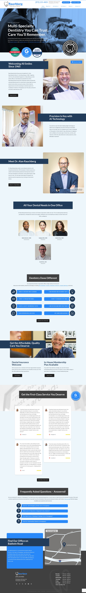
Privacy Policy (43, 591)
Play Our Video (77, 62)
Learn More (17, 375)
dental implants (13, 42)
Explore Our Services (43, 321)
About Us (48, 6)
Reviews (70, 6)
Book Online (66, 2)
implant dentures (64, 285)
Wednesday (58, 577)
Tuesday (58, 576)
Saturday (58, 583)
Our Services (55, 6)
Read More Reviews (43, 480)
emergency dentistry (54, 285)
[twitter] (25, 584)
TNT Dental (57, 591)
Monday (58, 574)
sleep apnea (37, 42)
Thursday (58, 579)
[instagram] (31, 584)
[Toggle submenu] (50, 6)
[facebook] (19, 584)
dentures (31, 42)
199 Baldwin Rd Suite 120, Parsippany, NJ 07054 (54, 2)
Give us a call (67, 499)
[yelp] (22, 584)
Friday (57, 581)
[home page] (13, 4)
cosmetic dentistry (23, 42)
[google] (17, 584)
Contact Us (77, 6)
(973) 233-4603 (41, 2)
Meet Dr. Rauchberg (15, 185)
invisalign (44, 42)
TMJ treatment (42, 285)
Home (43, 6)
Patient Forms (76, 2)
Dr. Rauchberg (77, 189)
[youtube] (28, 584)
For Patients (63, 6)
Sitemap (39, 591)
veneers (48, 285)
